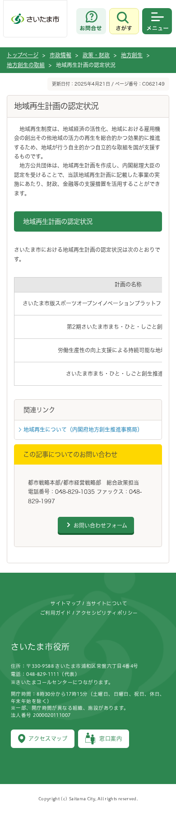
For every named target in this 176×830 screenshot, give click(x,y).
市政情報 (60, 55)
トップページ (22, 55)
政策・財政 (96, 55)
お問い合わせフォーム (100, 525)
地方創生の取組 (26, 65)
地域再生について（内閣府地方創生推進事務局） (83, 429)
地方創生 (132, 55)
